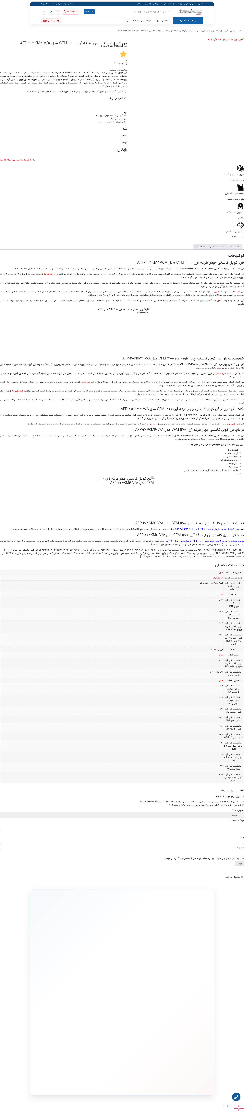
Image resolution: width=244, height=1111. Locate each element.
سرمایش (234, 30)
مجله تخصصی (146, 20)
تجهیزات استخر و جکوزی (139, 1015)
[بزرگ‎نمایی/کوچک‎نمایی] (241, 1106)
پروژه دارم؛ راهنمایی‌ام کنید (152, 964)
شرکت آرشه (217, 578)
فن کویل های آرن (235, 424)
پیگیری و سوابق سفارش (104, 1019)
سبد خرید (109, 1015)
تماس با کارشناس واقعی (180, 964)
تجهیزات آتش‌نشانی (141, 1032)
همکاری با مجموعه (70, 1014)
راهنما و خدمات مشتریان (104, 996)
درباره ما (73, 1002)
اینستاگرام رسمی (71, 1027)
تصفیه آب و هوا (142, 1019)
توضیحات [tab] (235, 247)
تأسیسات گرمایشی (141, 1006)
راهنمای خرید (68, 4)
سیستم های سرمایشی (224, 373)
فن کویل (224, 30)
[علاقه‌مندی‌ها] (58, 12)
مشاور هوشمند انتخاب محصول (96, 1002)
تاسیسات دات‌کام (71, 996)
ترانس (152, 424)
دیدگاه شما (237, 820)
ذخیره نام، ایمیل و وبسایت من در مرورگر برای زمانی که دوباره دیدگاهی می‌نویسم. (202, 858)
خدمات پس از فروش (105, 1028)
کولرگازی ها (18, 391)
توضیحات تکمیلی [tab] (217, 247)
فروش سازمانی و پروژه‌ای (68, 1010)
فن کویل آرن (212, 30)
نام (241, 837)
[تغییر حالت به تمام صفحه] (236, 1106)
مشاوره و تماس (132, 20)
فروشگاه (157, 20)
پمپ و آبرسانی (142, 1011)
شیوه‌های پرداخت (56, 4)
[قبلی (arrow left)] (241, 1109)
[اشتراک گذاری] (230, 1106)
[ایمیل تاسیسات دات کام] (69, 1086)
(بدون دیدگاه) (120, 64)
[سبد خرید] (44, 12)
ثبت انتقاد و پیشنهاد (70, 1023)
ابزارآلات (145, 1023)
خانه (242, 30)
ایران (221, 572)
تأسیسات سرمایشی (131, 1002)
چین (221, 680)
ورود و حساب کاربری (106, 1011)
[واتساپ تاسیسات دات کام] (76, 1086)
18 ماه (220, 595)
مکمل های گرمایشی (213, 300)
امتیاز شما (238, 810)
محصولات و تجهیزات (141, 996)
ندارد (221, 655)
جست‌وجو (89, 11)
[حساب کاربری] (51, 12)
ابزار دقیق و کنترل (142, 1028)
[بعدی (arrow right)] (236, 1109)
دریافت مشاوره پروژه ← (77, 1069)
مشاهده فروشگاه (106, 1006)
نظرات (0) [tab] (200, 247)
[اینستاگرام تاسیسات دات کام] (82, 1086)
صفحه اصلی (166, 20)
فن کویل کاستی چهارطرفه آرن (191, 30)
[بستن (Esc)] (225, 1106)
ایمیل (240, 847)
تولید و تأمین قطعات (70, 1019)
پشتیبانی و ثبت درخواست (104, 1023)
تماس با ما (44, 4)
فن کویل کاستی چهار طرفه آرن (229, 292)
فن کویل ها (50, 274)
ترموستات (85, 382)
